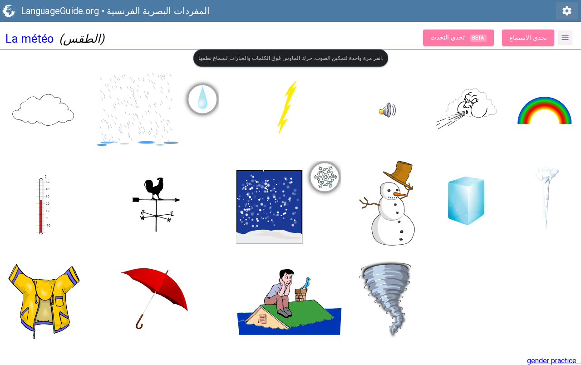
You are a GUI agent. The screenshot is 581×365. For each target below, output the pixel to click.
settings (566, 10)
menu (565, 37)
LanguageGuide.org (60, 10)
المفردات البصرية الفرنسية (158, 10)
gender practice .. (554, 360)
